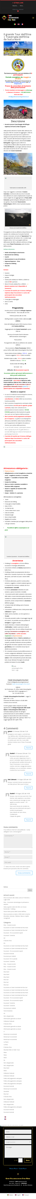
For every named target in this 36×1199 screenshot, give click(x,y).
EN (4, 943)
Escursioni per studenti (10, 956)
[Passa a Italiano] (15, 24)
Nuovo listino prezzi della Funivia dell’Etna (15, 911)
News (5, 1052)
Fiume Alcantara (8, 1011)
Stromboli (6, 1091)
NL (4, 1060)
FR (4, 1013)
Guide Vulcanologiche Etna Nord (21, 684)
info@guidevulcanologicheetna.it (19, 96)
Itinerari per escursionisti (10, 1034)
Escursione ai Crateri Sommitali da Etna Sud (15, 930)
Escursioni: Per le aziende (10, 959)
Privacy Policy (14, 1168)
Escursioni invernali (9, 953)
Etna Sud (6, 979)
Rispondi (28, 747)
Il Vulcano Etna (8, 940)
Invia (28, 1160)
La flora (6, 1044)
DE (4, 938)
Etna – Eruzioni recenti (10, 925)
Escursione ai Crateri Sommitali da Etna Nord (16, 927)
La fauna (6, 1042)
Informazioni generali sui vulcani (12, 1018)
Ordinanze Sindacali (9, 1021)
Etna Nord (6, 972)
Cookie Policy (23, 1168)
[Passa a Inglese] (18, 24)
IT (4, 1031)
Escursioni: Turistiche (9, 935)
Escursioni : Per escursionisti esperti (13, 933)
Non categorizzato (9, 1016)
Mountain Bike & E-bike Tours (12, 1050)
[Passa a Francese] (22, 24)
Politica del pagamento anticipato (13, 1078)
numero (25, 386)
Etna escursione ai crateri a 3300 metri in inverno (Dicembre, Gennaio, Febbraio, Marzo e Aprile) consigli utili (17, 916)
